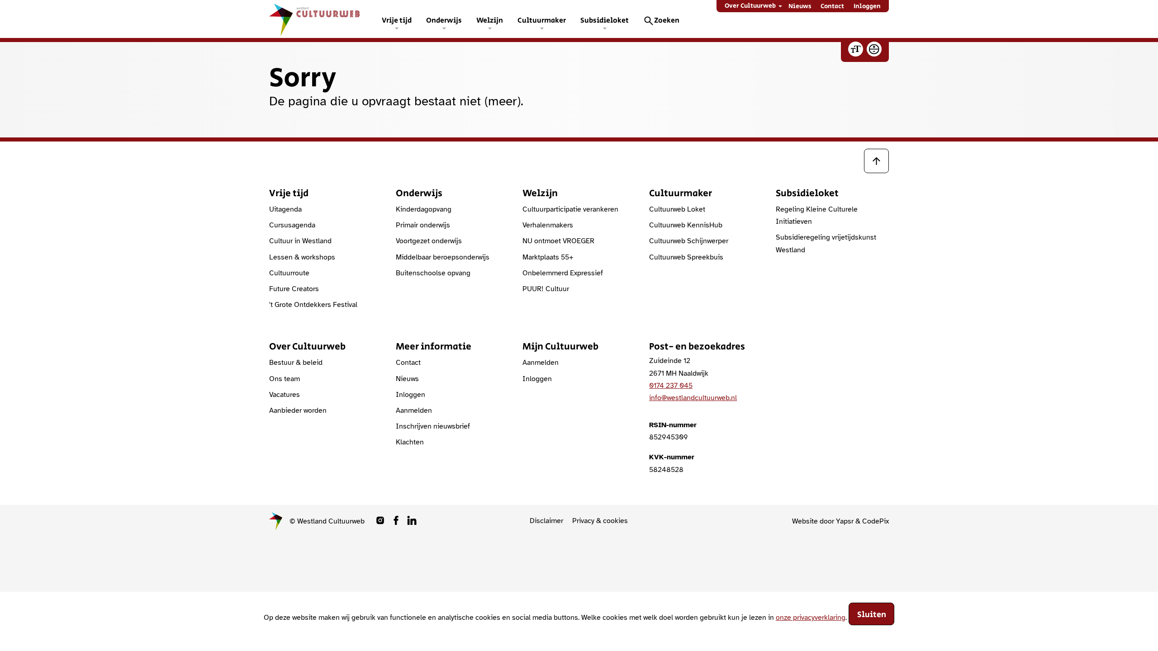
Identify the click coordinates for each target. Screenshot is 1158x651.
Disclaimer (546, 521)
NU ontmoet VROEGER (558, 241)
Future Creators (294, 289)
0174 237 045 (671, 386)
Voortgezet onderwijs (429, 241)
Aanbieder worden (298, 410)
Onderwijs (444, 20)
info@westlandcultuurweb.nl (693, 398)
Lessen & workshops (302, 257)
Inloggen (867, 6)
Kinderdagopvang (423, 209)
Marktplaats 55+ (548, 257)
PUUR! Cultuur (545, 289)
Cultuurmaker (541, 20)
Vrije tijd (397, 20)
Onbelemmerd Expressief (562, 273)
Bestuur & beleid (296, 363)
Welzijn (489, 20)
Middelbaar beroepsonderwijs (442, 257)
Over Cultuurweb (750, 5)
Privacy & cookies (600, 521)
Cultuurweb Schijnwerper (688, 241)
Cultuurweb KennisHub (685, 225)
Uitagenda (285, 209)
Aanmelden (414, 410)
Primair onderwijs (423, 225)
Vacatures (284, 395)
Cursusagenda (292, 225)
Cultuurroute (289, 273)
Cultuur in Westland (300, 241)
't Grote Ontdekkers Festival (313, 305)
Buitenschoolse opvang (433, 273)
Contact (832, 6)
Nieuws (800, 6)
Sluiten (871, 615)
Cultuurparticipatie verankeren (570, 209)
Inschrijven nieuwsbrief (433, 426)
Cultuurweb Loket (677, 209)
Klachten (410, 442)
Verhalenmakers (547, 225)
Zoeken (666, 20)
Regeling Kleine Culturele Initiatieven (817, 215)
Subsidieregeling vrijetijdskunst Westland (826, 243)
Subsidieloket (604, 20)
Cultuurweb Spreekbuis (686, 257)
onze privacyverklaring (810, 617)
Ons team (284, 379)
